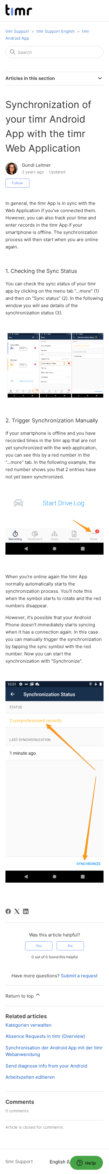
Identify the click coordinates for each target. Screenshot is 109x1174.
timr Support (17, 31)
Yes (39, 945)
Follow (17, 183)
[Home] (18, 14)
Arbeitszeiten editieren (30, 1077)
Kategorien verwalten (28, 1025)
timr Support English (55, 31)
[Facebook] (8, 911)
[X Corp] (17, 911)
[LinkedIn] (25, 911)
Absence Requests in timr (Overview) (45, 1036)
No (70, 945)
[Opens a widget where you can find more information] (86, 1163)
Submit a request (79, 976)
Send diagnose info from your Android (46, 1066)
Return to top (20, 996)
